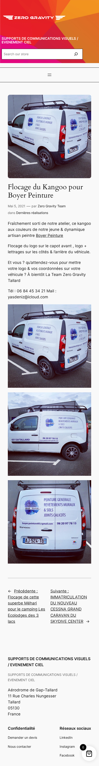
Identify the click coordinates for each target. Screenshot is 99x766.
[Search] (76, 54)
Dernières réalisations (32, 213)
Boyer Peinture (49, 235)
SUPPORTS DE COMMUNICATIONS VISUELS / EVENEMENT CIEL (40, 41)
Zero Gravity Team (52, 206)
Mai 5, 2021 (16, 206)
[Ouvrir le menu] (49, 75)
